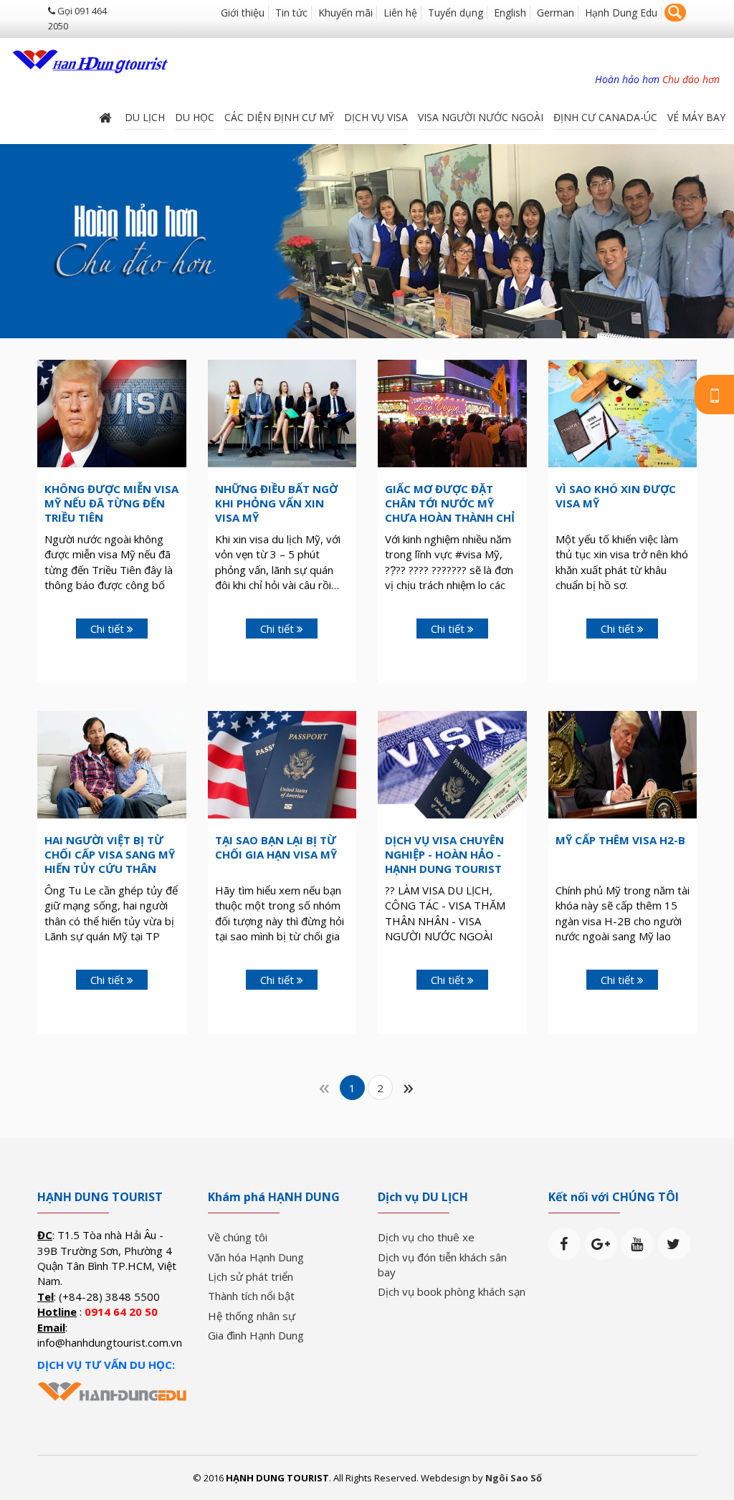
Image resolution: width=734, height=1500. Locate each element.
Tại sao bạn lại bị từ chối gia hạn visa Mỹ (276, 847)
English (510, 12)
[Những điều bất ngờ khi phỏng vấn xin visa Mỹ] (282, 412)
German (555, 12)
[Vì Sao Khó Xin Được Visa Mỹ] (622, 412)
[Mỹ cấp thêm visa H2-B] (622, 763)
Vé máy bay (696, 117)
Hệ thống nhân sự (251, 1316)
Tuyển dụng (455, 12)
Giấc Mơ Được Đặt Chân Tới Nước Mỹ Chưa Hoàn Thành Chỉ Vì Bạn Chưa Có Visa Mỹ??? (450, 517)
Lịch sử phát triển (250, 1276)
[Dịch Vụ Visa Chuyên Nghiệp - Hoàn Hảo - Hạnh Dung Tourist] (452, 763)
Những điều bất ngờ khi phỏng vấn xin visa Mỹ (276, 503)
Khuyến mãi (345, 12)
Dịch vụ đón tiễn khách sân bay (442, 1264)
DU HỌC (194, 117)
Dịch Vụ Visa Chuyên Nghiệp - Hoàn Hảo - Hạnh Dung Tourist (444, 854)
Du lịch (145, 117)
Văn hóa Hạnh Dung (256, 1257)
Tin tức (291, 12)
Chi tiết (108, 628)
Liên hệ (400, 12)
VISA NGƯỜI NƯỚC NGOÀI (480, 117)
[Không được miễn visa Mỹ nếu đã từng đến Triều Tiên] (111, 412)
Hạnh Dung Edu (621, 12)
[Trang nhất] (107, 117)
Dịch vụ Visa (376, 117)
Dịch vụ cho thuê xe (426, 1237)
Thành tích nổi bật (251, 1296)
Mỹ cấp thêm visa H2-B (620, 840)
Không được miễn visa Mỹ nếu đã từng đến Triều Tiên (111, 503)
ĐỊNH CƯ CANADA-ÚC (605, 117)
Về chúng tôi (237, 1237)
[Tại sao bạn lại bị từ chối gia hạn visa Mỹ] (282, 763)
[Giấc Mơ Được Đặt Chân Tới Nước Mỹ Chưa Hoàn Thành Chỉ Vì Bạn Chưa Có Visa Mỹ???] (452, 414)
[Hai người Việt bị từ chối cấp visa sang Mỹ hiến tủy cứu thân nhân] (111, 763)
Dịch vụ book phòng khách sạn (451, 1291)
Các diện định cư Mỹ (279, 117)
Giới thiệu (242, 12)
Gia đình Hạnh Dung (256, 1335)
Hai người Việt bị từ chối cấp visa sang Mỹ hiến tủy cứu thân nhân (109, 861)
